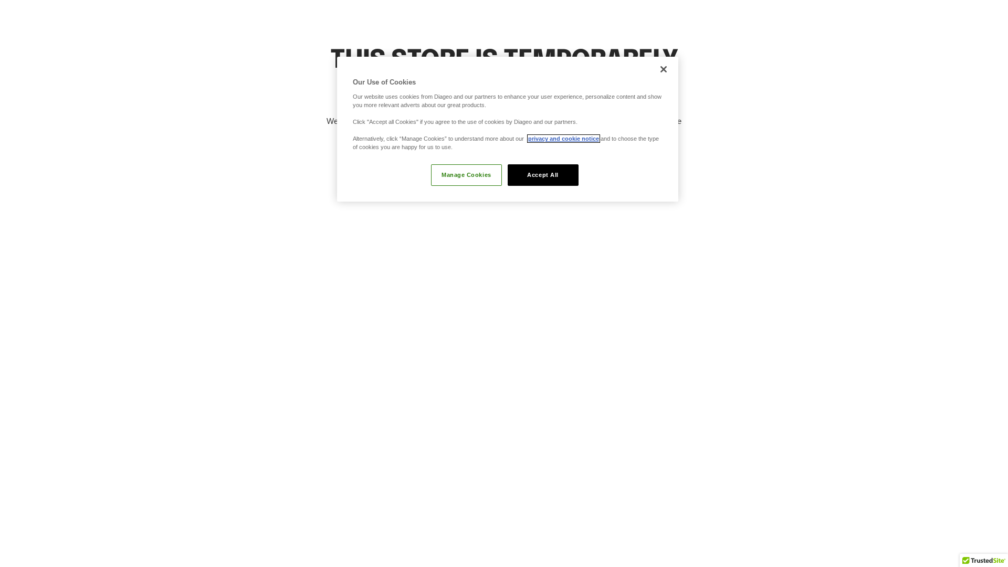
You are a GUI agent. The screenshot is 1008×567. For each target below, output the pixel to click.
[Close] (663, 69)
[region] (507, 129)
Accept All (542, 175)
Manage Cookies (466, 175)
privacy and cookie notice (563, 138)
